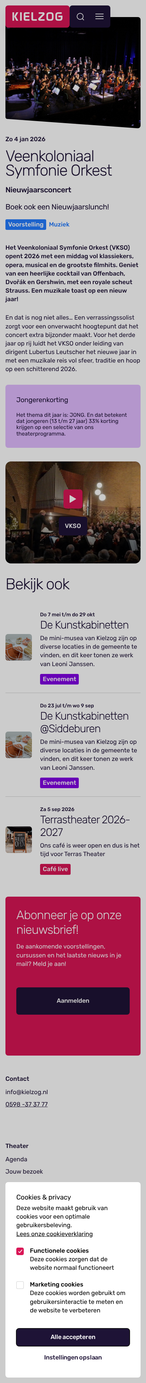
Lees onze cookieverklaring (54, 1234)
